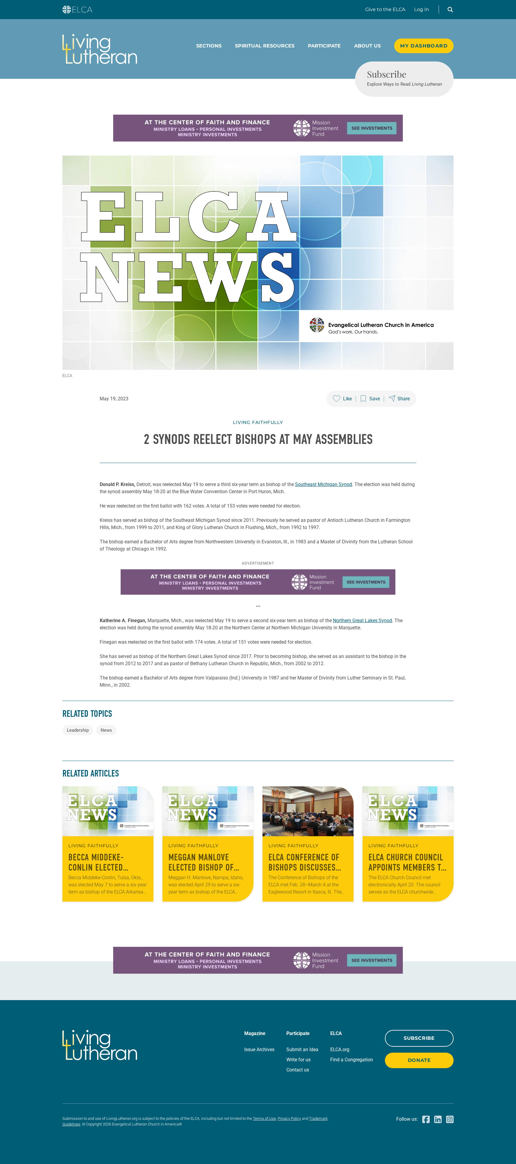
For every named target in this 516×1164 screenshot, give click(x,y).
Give (385, 9)
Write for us (298, 1059)
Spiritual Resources (264, 46)
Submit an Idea (302, 1049)
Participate (324, 46)
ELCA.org (339, 1049)
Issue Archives (259, 1049)
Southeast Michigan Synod (323, 484)
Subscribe (419, 1038)
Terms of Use (264, 1118)
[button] (450, 9)
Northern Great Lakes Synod (362, 620)
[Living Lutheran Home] (99, 49)
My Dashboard (424, 46)
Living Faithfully (258, 422)
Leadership (78, 730)
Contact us (297, 1070)
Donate (419, 1060)
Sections (209, 46)
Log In (421, 9)
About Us (367, 46)
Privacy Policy (289, 1118)
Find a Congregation (351, 1059)
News (106, 730)
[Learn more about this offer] (258, 140)
